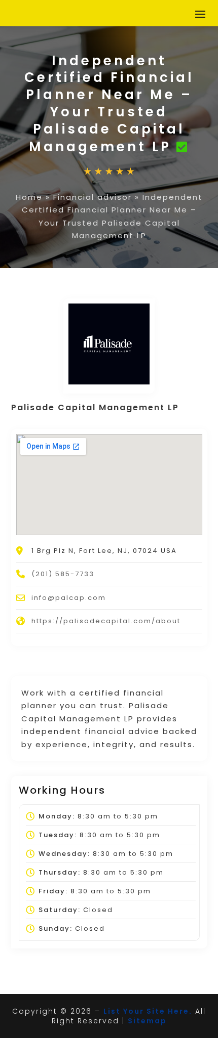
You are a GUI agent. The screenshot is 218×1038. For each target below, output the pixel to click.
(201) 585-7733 (62, 574)
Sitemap (147, 1021)
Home (29, 197)
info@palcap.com (68, 597)
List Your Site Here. (147, 1011)
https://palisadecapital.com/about (105, 621)
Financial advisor (92, 197)
